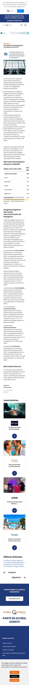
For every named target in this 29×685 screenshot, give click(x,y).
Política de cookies (8, 650)
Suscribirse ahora (14, 599)
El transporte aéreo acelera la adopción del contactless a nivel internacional (14, 561)
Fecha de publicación (7, 386)
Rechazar (15, 676)
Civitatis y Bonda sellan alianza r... (14, 503)
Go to (20, 11)
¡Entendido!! (14, 680)
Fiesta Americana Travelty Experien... (14, 465)
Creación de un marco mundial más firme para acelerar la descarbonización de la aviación (14, 564)
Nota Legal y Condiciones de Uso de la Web (14, 654)
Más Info (14, 672)
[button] (11, 11)
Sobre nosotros (7, 643)
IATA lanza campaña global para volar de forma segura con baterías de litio (14, 563)
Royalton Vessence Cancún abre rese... (14, 540)
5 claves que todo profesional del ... (14, 428)
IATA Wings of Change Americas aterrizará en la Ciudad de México (14, 566)
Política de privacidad (9, 646)
